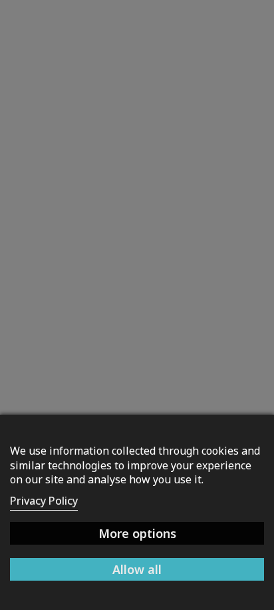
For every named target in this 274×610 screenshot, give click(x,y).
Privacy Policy (44, 500)
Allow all (137, 569)
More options (137, 533)
